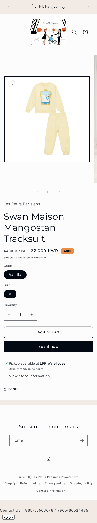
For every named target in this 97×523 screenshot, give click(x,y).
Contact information (50, 490)
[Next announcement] (88, 7)
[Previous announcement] (9, 7)
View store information (29, 376)
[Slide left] (38, 192)
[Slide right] (59, 192)
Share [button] (13, 389)
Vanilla (15, 275)
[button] (9, 32)
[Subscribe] (82, 440)
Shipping (9, 257)
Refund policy (30, 483)
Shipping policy (81, 483)
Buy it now (48, 346)
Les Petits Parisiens (46, 477)
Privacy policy (55, 483)
